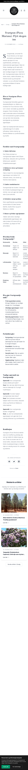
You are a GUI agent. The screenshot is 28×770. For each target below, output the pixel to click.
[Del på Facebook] (9, 461)
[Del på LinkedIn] (19, 461)
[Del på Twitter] (14, 461)
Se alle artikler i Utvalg (14, 564)
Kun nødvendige (17, 766)
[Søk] (18, 10)
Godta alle (5, 766)
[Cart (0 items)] (24, 10)
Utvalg (7, 24)
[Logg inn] (21, 10)
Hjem (2, 24)
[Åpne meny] (3, 10)
